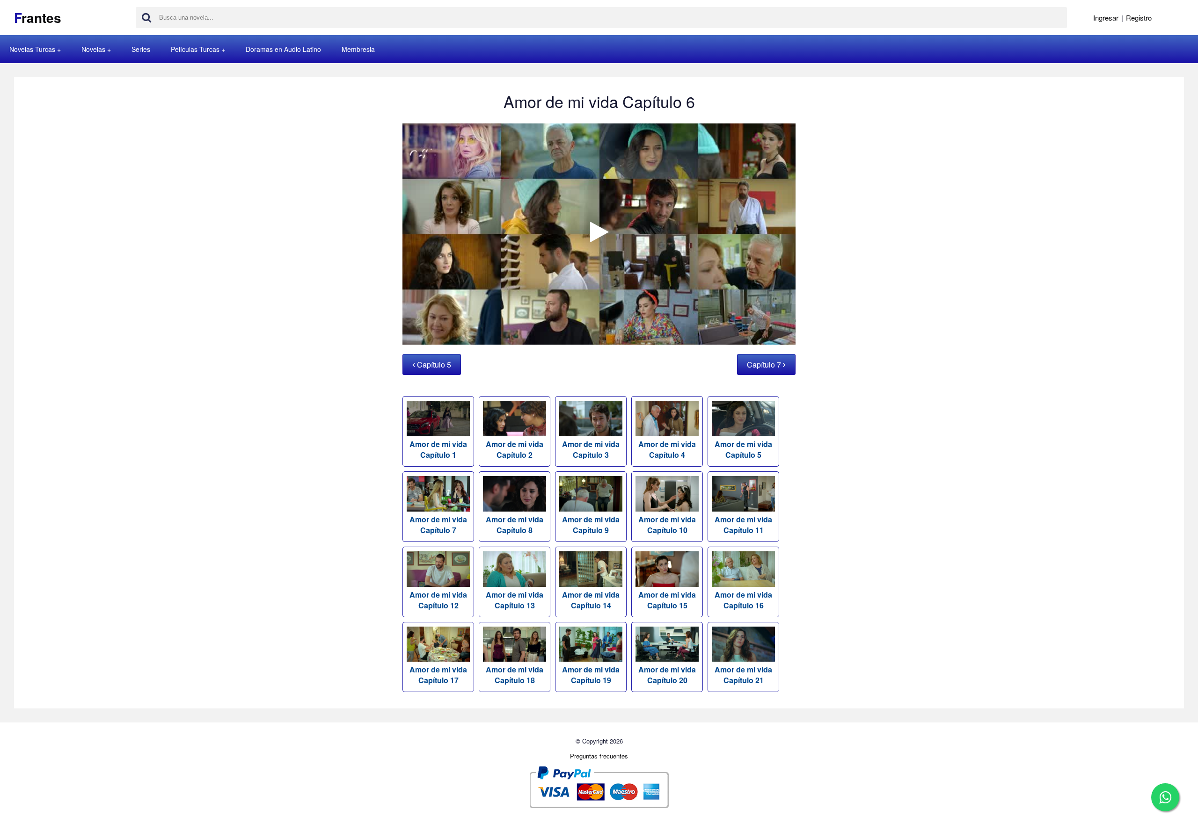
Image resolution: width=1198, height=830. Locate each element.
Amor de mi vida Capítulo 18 (514, 675)
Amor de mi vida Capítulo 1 (438, 449)
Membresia (358, 49)
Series (140, 49)
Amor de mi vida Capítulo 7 (438, 524)
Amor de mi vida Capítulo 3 (591, 449)
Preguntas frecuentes (599, 755)
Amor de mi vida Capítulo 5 (743, 449)
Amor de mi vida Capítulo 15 (667, 600)
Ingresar (1105, 17)
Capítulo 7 (765, 364)
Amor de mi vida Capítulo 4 (667, 449)
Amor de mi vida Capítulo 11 (743, 524)
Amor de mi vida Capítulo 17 (438, 675)
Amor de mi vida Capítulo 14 (591, 600)
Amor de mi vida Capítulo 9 (591, 524)
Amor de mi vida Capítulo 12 (438, 600)
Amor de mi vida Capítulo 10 (667, 524)
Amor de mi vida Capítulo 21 (743, 675)
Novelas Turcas (32, 49)
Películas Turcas (195, 49)
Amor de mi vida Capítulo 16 (743, 600)
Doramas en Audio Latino (283, 49)
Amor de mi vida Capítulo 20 (667, 675)
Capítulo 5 (433, 364)
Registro (1139, 17)
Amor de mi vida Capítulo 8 (514, 524)
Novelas (93, 49)
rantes (37, 17)
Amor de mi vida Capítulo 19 (591, 675)
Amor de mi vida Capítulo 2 (514, 449)
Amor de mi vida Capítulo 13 (514, 600)
